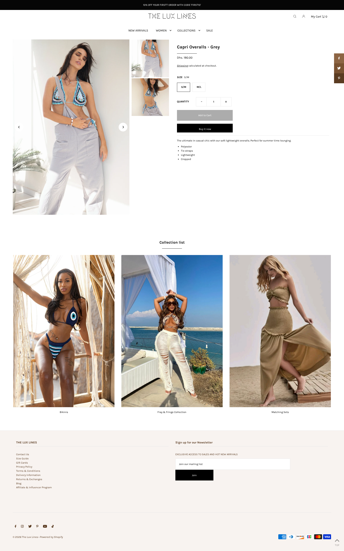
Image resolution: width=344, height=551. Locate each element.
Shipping (182, 65)
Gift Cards (22, 462)
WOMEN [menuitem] (161, 30)
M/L (199, 86)
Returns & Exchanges (29, 479)
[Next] (123, 127)
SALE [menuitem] (209, 30)
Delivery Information (28, 475)
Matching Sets (280, 412)
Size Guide (22, 458)
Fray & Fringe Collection (171, 412)
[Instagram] (22, 527)
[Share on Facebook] (339, 58)
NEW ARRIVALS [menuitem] (138, 30)
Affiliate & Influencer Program (34, 487)
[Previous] (19, 127)
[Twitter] (30, 527)
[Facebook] (15, 527)
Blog (18, 483)
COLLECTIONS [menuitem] (186, 30)
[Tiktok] (53, 527)
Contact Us (22, 454)
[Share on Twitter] (339, 68)
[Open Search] (294, 16)
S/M (183, 86)
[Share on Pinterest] (339, 78)
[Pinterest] (37, 527)
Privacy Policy (24, 466)
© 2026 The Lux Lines (25, 536)
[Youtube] (45, 527)
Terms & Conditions (28, 470)
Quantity (183, 101)
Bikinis (64, 412)
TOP (337, 545)
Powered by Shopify (51, 536)
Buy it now (205, 128)
